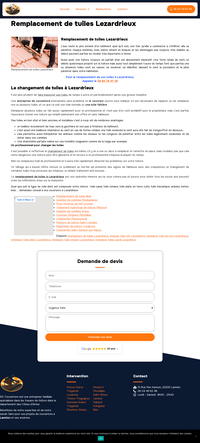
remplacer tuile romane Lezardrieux (73, 239)
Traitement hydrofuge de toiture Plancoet (81, 207)
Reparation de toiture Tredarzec (75, 226)
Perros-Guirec (75, 387)
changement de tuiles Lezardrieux (88, 236)
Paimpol (97, 402)
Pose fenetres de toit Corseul (74, 203)
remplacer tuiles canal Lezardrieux (115, 239)
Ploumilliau (99, 391)
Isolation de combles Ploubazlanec (77, 200)
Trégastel (72, 391)
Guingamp (99, 406)
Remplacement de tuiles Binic (73, 196)
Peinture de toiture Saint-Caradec (76, 222)
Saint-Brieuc (100, 394)
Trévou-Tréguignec (78, 398)
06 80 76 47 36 (107, 81)
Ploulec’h (98, 387)
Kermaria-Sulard (76, 402)
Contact (122, 9)
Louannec (72, 394)
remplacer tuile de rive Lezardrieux (167, 236)
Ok (100, 438)
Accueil (64, 9)
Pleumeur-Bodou (77, 409)
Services (81, 9)
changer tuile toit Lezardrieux (127, 236)
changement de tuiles (61, 151)
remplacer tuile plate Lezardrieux (30, 239)
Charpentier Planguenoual (71, 218)
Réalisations (103, 9)
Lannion (97, 398)
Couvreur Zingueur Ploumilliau (73, 215)
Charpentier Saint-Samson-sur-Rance (78, 230)
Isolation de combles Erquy (72, 211)
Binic (96, 409)
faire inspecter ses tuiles (53, 95)
